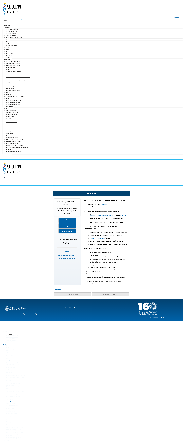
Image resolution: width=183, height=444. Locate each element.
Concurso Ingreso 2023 (11, 67)
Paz (7, 51)
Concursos (8, 69)
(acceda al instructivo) (105, 204)
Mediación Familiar (10, 88)
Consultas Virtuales (10, 116)
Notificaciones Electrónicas (12, 137)
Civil (7, 41)
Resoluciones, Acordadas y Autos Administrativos (17, 147)
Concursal (8, 43)
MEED (7, 135)
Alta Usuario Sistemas (11, 110)
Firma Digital (8, 118)
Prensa (7, 98)
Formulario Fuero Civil (10, 120)
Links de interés (9, 133)
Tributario (8, 57)
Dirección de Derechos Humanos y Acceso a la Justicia (18, 77)
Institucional (7, 25)
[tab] (72, 294)
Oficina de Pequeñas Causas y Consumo (15, 96)
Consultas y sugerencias (5, 324)
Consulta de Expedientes (11, 114)
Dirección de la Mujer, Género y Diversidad (15, 79)
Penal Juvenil (9, 55)
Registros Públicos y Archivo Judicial (14, 37)
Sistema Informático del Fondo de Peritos (15, 153)
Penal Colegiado (9, 53)
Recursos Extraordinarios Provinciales (14, 145)
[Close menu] (0, 328)
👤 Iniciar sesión (175, 17)
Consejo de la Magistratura (12, 29)
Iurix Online (8, 125)
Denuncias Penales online (11, 75)
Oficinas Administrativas (11, 35)
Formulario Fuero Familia (11, 122)
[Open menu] (4, 177)
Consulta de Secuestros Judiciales (13, 71)
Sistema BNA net (9, 149)
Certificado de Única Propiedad (13, 65)
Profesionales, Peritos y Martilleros (13, 141)
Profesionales (6, 401)
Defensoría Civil (9, 73)
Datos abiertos (8, 155)
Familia (7, 47)
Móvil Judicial (9, 92)
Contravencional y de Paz (11, 45)
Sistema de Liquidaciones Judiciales (14, 151)
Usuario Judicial (8, 157)
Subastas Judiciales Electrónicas (13, 104)
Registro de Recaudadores (12, 143)
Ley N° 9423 (8, 131)
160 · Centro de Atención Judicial (13, 61)
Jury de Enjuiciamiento (11, 33)
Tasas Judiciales (9, 106)
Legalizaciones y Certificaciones (13, 86)
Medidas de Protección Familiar (13, 90)
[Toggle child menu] (10, 333)
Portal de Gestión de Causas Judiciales (14, 139)
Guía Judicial (8, 82)
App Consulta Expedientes (12, 112)
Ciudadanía (5, 361)
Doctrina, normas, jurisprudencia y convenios (16, 80)
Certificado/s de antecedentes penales (98, 238)
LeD (6, 129)
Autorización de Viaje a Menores (13, 63)
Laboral (7, 49)
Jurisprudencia (9, 127)
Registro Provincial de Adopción (13, 102)
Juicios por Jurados (10, 84)
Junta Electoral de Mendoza (12, 31)
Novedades (8, 94)
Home (54, 188)
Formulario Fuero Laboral (11, 124)
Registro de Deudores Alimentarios (13, 100)
